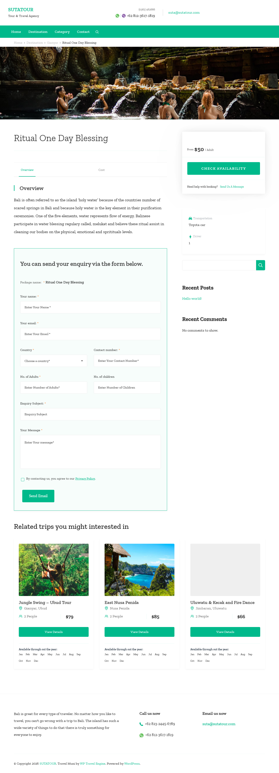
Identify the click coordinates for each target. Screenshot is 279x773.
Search (260, 265)
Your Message (31, 430)
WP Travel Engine (92, 763)
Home (16, 31)
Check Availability (223, 168)
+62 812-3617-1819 (141, 15)
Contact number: (107, 350)
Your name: (29, 296)
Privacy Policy (85, 478)
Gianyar (30, 608)
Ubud (42, 608)
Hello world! (192, 298)
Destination (37, 31)
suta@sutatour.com (184, 12)
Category (62, 31)
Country (27, 350)
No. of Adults (30, 377)
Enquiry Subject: (33, 403)
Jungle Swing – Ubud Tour (45, 602)
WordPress (132, 763)
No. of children (104, 377)
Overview (27, 170)
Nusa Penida (119, 608)
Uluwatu (220, 608)
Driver (197, 236)
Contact (83, 31)
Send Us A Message (232, 186)
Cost (101, 170)
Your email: (29, 323)
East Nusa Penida (122, 602)
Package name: (32, 282)
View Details (54, 632)
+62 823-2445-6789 (160, 724)
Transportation (202, 218)
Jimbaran (203, 608)
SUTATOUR (20, 9)
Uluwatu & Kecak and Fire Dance (222, 602)
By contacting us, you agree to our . (61, 478)
